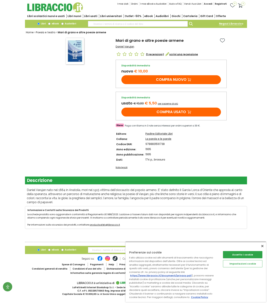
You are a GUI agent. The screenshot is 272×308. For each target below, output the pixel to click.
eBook (148, 16)
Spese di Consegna (73, 264)
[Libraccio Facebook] (100, 260)
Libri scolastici (46, 16)
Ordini (134, 3)
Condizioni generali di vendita (49, 268)
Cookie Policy (199, 297)
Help (111, 264)
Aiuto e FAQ (175, 3)
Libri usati (90, 16)
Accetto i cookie (242, 254)
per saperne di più (168, 103)
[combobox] (138, 24)
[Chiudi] (262, 246)
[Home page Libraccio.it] (55, 11)
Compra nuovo (171, 79)
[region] (195, 272)
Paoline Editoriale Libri (159, 134)
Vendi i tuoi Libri (192, 3)
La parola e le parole (158, 139)
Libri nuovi (74, 16)
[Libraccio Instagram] (107, 260)
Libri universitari (111, 16)
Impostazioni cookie (242, 263)
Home (30, 32)
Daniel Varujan (125, 46)
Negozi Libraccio (230, 24)
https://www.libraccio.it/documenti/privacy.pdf (161, 275)
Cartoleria (190, 16)
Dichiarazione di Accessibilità (124, 268)
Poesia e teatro (46, 32)
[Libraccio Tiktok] (115, 260)
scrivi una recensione (183, 54)
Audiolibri (162, 16)
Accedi (208, 3)
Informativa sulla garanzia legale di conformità (99, 273)
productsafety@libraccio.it (105, 224)
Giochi (176, 16)
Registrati (221, 3)
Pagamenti (96, 264)
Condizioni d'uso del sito (87, 268)
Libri (43, 23)
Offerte (221, 16)
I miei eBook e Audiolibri (153, 3)
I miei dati (122, 3)
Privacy (123, 264)
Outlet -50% (133, 16)
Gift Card (206, 16)
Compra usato (171, 111)
